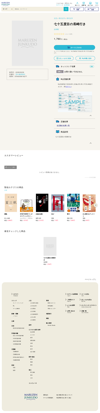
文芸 (55, 18)
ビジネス (32, 335)
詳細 (92, 66)
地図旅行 (48, 314)
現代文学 (62, 18)
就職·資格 (32, 340)
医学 (31, 359)
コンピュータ (33, 383)
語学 (30, 325)
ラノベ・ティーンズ (18, 303)
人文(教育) (33, 320)
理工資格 (32, 372)
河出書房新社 (20, 74)
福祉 (31, 365)
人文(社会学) (33, 305)
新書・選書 (15, 314)
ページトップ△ (90, 279)
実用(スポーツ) (51, 303)
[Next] (96, 205)
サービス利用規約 (48, 398)
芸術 (13, 365)
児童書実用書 (16, 360)
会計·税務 (32, 351)
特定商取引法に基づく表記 (63, 398)
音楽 (14, 367)
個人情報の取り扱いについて (64, 395)
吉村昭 (56, 29)
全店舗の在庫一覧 (63, 125)
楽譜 (14, 370)
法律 (31, 343)
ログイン (59, 5)
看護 (31, 362)
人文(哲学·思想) (34, 303)
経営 (31, 337)
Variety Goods (51, 325)
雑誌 (47, 318)
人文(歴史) (33, 308)
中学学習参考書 (17, 338)
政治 (31, 346)
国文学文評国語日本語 (18, 328)
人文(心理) (33, 317)
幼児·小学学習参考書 (18, 335)
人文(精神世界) (34, 314)
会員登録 (67, 5)
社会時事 (32, 332)
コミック (14, 300)
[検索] (66, 9)
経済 (31, 349)
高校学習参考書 (17, 341)
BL (13, 305)
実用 (47, 300)
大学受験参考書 (17, 344)
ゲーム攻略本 (16, 308)
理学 (31, 375)
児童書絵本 (16, 351)
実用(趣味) (50, 305)
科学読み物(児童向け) (18, 357)
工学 (31, 378)
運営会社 (45, 395)
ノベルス (15, 316)
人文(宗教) (33, 311)
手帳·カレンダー (52, 308)
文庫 (13, 321)
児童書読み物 (16, 354)
